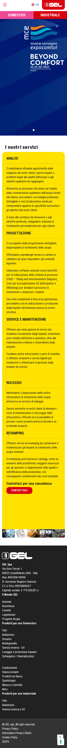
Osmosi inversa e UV (13, 709)
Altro (5, 689)
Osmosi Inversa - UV (13, 647)
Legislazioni (8, 614)
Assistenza (8, 606)
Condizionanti (9, 667)
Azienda (6, 601)
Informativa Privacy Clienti (16, 733)
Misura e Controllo (12, 685)
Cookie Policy (10, 737)
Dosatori (7, 639)
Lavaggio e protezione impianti (19, 652)
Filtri (4, 630)
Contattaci (19, 490)
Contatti (6, 610)
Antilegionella (9, 643)
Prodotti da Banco (12, 676)
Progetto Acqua (11, 619)
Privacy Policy (10, 728)
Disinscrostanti (10, 672)
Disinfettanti (9, 680)
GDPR (5, 741)
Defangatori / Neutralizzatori (18, 656)
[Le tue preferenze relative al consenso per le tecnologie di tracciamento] (60, 741)
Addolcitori (8, 634)
